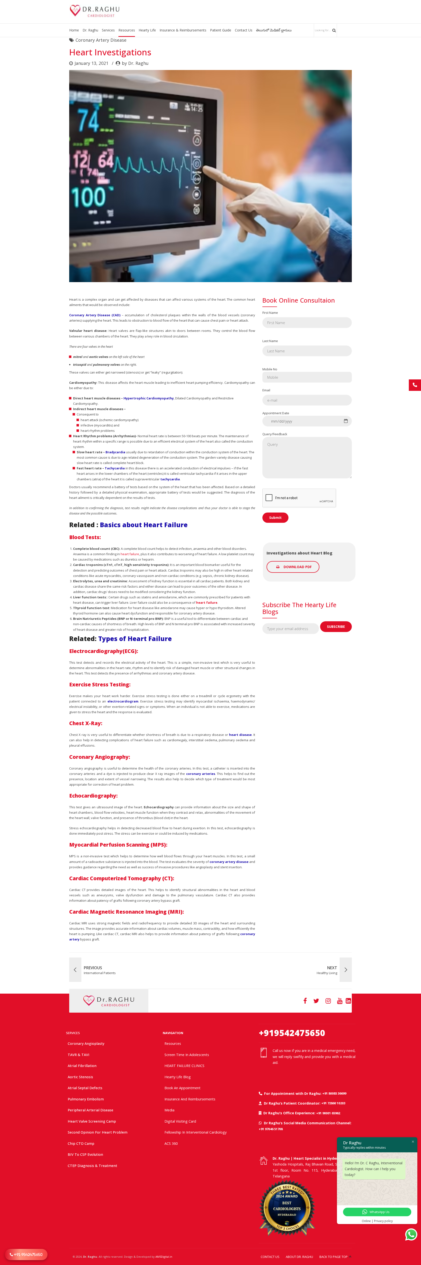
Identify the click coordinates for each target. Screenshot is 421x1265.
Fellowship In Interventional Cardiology (195, 1132)
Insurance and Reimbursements (189, 1099)
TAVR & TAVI (78, 1054)
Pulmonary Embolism (86, 1099)
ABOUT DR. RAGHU (299, 1257)
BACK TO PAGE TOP (333, 1257)
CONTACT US (270, 1257)
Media (169, 1110)
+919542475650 (292, 1032)
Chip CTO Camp (81, 1143)
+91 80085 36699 (334, 1093)
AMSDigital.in (163, 1256)
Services (108, 30)
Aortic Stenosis (80, 1077)
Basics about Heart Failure (144, 524)
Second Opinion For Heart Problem (97, 1132)
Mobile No (269, 369)
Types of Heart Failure (135, 638)
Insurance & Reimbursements (183, 30)
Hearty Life (147, 30)
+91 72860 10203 (333, 1103)
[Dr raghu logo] (108, 1001)
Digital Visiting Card (180, 1121)
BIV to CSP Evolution (85, 1154)
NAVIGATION (173, 1033)
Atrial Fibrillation (82, 1065)
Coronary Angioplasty (86, 1043)
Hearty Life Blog (177, 1077)
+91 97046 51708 (271, 1129)
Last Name (270, 341)
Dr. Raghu (90, 30)
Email (266, 390)
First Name (270, 312)
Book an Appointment (182, 1088)
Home (74, 30)
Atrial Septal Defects (85, 1088)
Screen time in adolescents (186, 1054)
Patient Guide (220, 30)
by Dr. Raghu (135, 63)
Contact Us (243, 30)
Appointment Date (275, 413)
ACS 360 (171, 1143)
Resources (126, 30)
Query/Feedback (274, 434)
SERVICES (73, 1033)
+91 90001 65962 (328, 1113)
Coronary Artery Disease (101, 40)
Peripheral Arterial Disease (90, 1110)
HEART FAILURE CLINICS (184, 1065)
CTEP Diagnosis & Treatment (92, 1165)
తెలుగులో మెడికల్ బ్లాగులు (274, 30)
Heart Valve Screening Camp (92, 1121)
